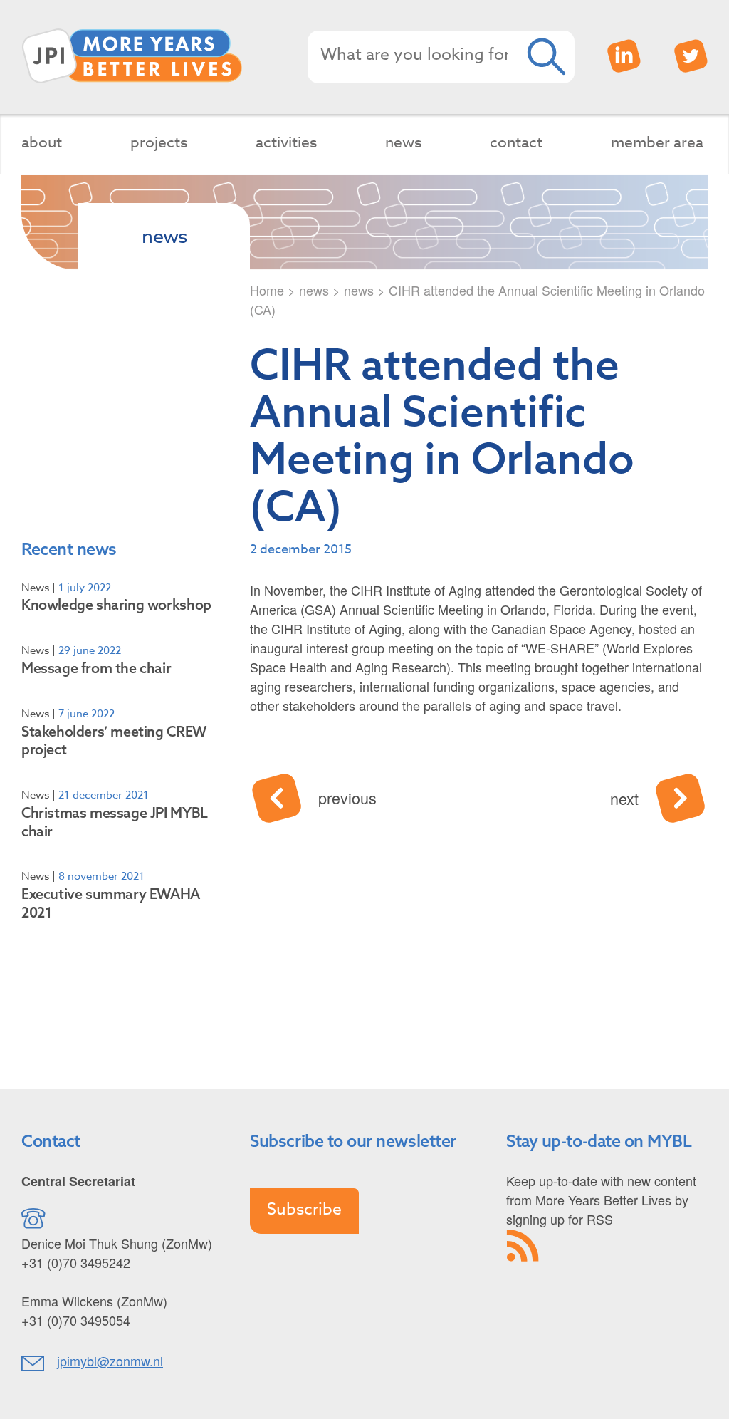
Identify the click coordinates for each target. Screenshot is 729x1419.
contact (516, 142)
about (41, 142)
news (403, 142)
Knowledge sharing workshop (116, 604)
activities (286, 142)
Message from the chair (96, 668)
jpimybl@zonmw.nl (110, 1360)
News (35, 588)
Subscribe (304, 1209)
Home (267, 290)
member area (657, 142)
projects (158, 142)
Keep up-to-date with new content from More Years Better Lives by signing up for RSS (601, 1199)
